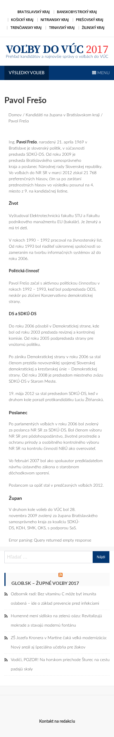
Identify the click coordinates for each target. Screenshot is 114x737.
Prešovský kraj (89, 19)
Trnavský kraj (62, 27)
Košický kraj (22, 19)
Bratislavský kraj (34, 11)
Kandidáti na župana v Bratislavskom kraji (63, 115)
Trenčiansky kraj (26, 27)
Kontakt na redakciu (57, 721)
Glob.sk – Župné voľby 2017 (45, 583)
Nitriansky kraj (55, 19)
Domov (15, 115)
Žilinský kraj (93, 27)
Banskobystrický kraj (77, 11)
